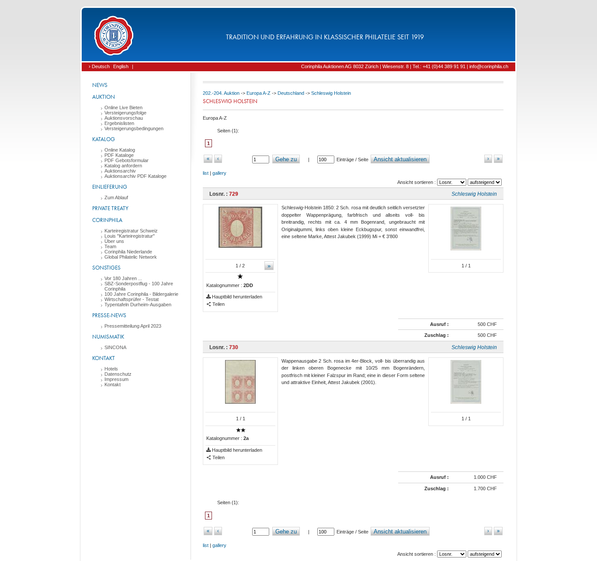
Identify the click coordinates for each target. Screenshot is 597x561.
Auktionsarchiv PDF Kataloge (135, 176)
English (120, 66)
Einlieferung (109, 186)
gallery (219, 173)
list (205, 173)
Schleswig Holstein (331, 93)
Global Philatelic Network (130, 257)
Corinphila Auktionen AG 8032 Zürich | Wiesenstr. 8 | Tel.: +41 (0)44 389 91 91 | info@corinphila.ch (404, 66)
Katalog (103, 139)
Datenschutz (118, 374)
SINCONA (115, 347)
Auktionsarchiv (120, 170)
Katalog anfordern (123, 165)
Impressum (116, 379)
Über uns (114, 241)
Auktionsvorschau (123, 118)
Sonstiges (106, 267)
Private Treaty (110, 208)
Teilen (218, 304)
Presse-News (109, 315)
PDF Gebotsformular (126, 160)
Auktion (103, 96)
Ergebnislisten (119, 123)
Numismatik (108, 336)
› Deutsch (99, 66)
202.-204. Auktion (221, 93)
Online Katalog (119, 149)
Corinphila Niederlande (128, 251)
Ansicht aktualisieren (400, 159)
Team (110, 246)
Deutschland (291, 93)
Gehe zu (286, 159)
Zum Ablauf (116, 197)
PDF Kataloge (119, 155)
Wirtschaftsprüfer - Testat (131, 299)
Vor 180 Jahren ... (123, 278)
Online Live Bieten (123, 107)
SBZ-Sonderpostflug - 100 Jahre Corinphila (138, 286)
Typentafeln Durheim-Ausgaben (137, 304)
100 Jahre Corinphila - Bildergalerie (141, 294)
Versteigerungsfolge (125, 112)
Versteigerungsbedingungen (133, 128)
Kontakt (103, 358)
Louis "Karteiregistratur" (129, 236)
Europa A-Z (258, 93)
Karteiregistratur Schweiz (131, 230)
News (100, 85)
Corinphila (107, 220)
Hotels (111, 368)
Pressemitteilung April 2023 (132, 326)
